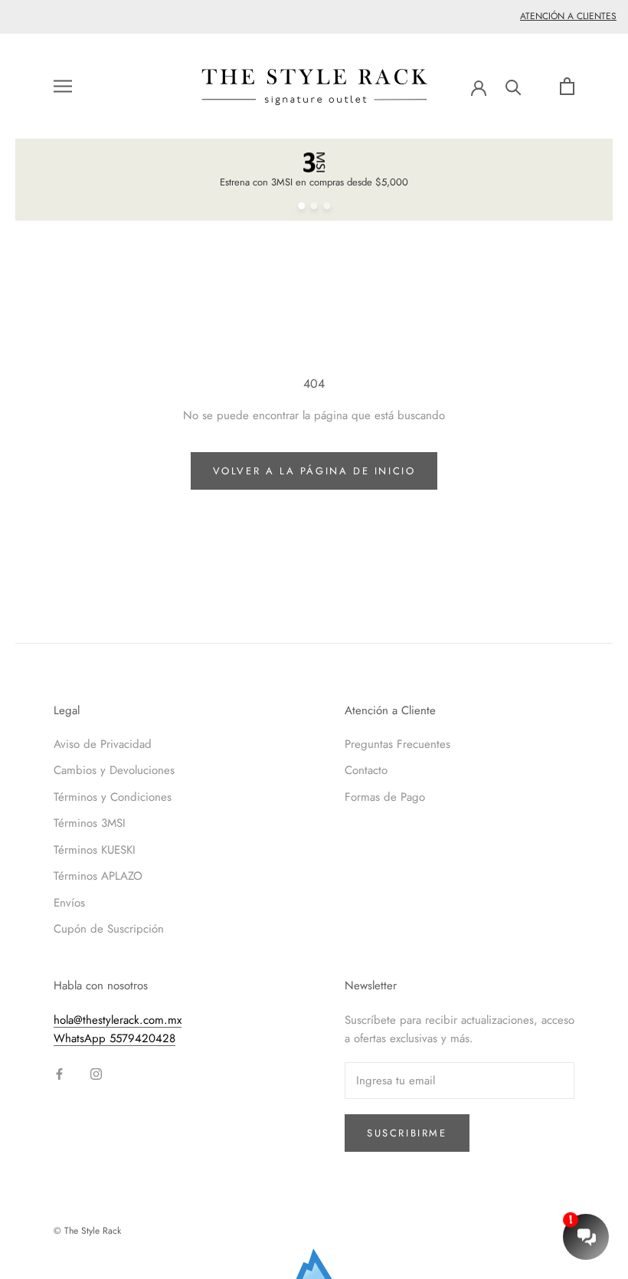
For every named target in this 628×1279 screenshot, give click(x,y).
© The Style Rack (87, 1231)
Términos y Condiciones (113, 797)
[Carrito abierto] (567, 86)
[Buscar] (513, 86)
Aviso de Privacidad (103, 744)
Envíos (69, 902)
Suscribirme (407, 1133)
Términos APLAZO (98, 875)
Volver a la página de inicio (314, 471)
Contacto (366, 770)
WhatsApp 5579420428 (114, 1038)
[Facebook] (59, 1073)
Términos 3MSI (90, 823)
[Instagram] (96, 1073)
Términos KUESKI (95, 849)
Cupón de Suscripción (109, 928)
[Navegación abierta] (63, 86)
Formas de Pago (385, 797)
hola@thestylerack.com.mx (118, 1020)
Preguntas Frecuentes (397, 744)
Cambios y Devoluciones (114, 770)
